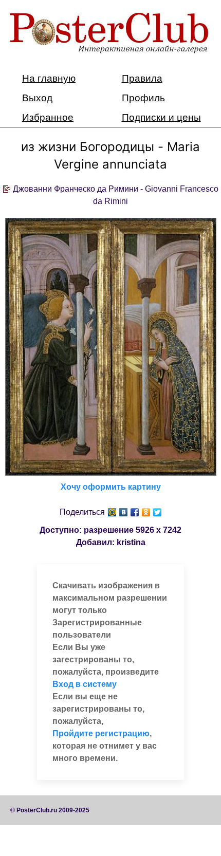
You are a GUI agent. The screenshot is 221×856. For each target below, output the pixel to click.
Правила (142, 78)
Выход (37, 97)
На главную (49, 78)
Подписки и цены (161, 117)
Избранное (47, 117)
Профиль (143, 97)
